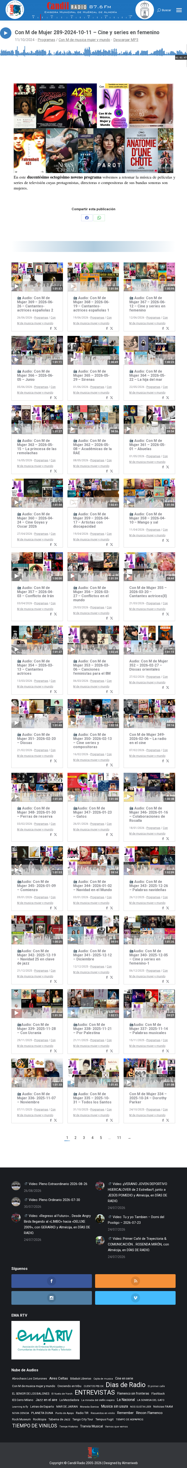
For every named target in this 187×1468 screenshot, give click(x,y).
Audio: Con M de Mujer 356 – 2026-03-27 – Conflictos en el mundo (91, 594)
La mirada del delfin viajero (97, 1400)
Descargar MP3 (125, 40)
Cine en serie (124, 1378)
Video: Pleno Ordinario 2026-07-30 (54, 1200)
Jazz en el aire (46, 1400)
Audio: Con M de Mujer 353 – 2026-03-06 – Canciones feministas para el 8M (92, 667)
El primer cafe (156, 1386)
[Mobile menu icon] (179, 10)
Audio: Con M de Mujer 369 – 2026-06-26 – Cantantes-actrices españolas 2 (35, 304)
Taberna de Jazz (59, 1419)
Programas (46, 40)
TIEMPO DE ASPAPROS (129, 1419)
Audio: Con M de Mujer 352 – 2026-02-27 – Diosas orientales (148, 665)
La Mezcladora (69, 1400)
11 (119, 1138)
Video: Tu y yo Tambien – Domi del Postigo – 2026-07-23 (136, 1220)
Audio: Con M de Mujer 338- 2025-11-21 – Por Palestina (92, 1028)
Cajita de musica (103, 1378)
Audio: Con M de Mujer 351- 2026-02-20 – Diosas (36, 738)
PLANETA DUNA (42, 1413)
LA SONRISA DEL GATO (150, 1400)
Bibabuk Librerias (80, 1378)
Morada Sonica (89, 1406)
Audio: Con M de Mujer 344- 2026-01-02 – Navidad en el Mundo (92, 885)
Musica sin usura (114, 1406)
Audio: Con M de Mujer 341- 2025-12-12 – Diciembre (92, 955)
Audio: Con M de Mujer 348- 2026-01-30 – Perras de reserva (36, 812)
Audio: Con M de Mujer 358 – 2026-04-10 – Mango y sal (147, 518)
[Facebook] (51, 329)
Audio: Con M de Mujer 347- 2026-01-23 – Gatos (92, 812)
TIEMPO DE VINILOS (34, 1426)
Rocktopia (39, 1419)
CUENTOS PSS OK (94, 1386)
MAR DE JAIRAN (67, 1406)
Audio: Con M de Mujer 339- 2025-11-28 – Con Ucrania (36, 1028)
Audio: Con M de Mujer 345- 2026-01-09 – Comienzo (36, 885)
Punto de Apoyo (64, 1413)
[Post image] (16, 1185)
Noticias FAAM (163, 1406)
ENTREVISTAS (95, 1392)
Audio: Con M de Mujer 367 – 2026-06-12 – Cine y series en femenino (147, 304)
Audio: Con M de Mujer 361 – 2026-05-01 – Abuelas (147, 444)
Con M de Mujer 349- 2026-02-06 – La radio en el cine (147, 738)
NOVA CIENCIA (20, 1413)
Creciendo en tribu (69, 1386)
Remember (125, 1413)
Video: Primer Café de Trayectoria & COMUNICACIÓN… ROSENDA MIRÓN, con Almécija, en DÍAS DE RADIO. (138, 1244)
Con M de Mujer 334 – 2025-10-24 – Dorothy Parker (148, 1098)
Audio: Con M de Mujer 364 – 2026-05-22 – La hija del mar (147, 375)
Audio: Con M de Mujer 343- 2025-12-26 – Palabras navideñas (148, 885)
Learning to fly (20, 1406)
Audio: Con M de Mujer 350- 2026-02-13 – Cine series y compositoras (92, 740)
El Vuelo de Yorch (62, 1393)
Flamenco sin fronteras (133, 1393)
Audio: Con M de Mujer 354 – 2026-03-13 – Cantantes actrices (35, 667)
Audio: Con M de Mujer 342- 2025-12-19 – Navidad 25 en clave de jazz (36, 957)
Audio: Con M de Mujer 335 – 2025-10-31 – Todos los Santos (92, 1098)
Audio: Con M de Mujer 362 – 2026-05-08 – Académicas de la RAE (92, 446)
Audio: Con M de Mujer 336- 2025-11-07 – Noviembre (36, 1098)
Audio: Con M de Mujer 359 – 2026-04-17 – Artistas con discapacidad (91, 520)
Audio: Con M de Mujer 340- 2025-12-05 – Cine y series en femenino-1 (148, 957)
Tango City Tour (83, 1419)
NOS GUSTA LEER (140, 1406)
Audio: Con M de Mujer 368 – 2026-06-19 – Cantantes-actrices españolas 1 (91, 304)
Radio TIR (82, 1413)
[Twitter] (55, 329)
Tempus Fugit (104, 1419)
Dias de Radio (125, 1385)
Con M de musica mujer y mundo (84, 40)
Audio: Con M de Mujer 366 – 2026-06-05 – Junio (35, 375)
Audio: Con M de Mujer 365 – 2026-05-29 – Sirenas (91, 375)
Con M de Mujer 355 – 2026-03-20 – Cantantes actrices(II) (148, 592)
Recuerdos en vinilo (103, 1413)
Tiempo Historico (68, 1426)
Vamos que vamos (116, 1426)
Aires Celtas (58, 1378)
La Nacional (126, 1400)
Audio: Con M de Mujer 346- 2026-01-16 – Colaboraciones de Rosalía (148, 814)
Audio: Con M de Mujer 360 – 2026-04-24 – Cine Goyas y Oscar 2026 (35, 520)
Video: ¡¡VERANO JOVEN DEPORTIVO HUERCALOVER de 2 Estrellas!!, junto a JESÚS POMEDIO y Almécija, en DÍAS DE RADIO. (137, 1192)
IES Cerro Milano (22, 1400)
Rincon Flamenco (149, 1413)
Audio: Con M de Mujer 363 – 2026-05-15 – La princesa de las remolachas (37, 446)
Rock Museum (21, 1419)
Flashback (158, 1393)
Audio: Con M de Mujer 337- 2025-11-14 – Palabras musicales (148, 1028)
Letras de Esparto (42, 1406)
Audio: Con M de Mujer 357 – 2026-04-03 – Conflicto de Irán (35, 592)
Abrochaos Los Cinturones (29, 1378)
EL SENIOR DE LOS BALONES (30, 1393)
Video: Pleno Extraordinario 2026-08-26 (57, 1184)
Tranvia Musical (91, 1426)
